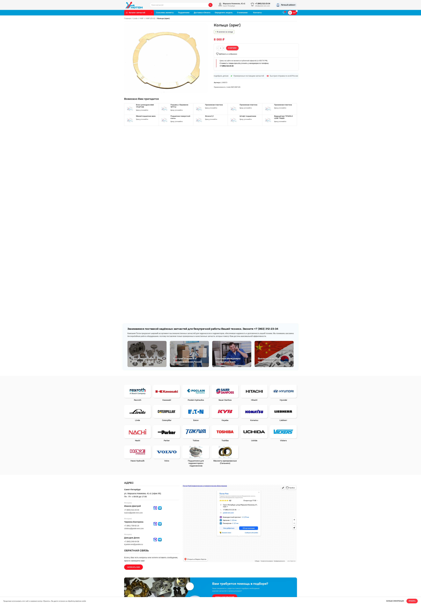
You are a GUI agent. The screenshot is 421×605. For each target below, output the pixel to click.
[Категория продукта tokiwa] (195, 434)
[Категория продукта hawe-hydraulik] (137, 454)
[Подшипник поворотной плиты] (164, 120)
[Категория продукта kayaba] (225, 414)
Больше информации (395, 601)
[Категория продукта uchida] (254, 434)
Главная (127, 18)
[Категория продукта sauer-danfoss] (225, 394)
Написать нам (133, 567)
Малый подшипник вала (145, 116)
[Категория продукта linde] (137, 414)
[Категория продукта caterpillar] (166, 414)
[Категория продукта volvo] (166, 454)
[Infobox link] (231, 5)
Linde (135, 18)
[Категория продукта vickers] (283, 434)
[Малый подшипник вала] (129, 120)
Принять (412, 601)
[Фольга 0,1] (198, 120)
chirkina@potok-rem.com (134, 528)
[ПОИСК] (210, 5)
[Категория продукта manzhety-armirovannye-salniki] (225, 455)
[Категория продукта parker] (166, 434)
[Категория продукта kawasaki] (166, 394)
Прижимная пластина (214, 105)
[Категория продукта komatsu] (254, 414)
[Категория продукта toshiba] (225, 434)
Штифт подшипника (248, 116)
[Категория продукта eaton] (195, 414)
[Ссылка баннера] (147, 354)
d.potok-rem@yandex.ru (133, 544)
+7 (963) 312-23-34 (226, 66)
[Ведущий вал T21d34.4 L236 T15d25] (268, 120)
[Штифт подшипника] (233, 120)
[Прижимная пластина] (198, 108)
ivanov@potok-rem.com (133, 513)
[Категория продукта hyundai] (283, 394)
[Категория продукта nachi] (137, 434)
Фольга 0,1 (209, 116)
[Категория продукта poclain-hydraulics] (195, 394)
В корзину (232, 48)
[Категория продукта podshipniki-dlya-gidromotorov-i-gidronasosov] (195, 456)
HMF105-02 (150, 18)
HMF (142, 18)
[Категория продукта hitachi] (254, 394)
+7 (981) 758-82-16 (131, 526)
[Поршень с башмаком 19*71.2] (164, 108)
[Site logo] (134, 5)
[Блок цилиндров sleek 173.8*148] (129, 108)
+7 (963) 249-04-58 (131, 541)
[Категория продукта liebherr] (283, 414)
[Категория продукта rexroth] (137, 394)
